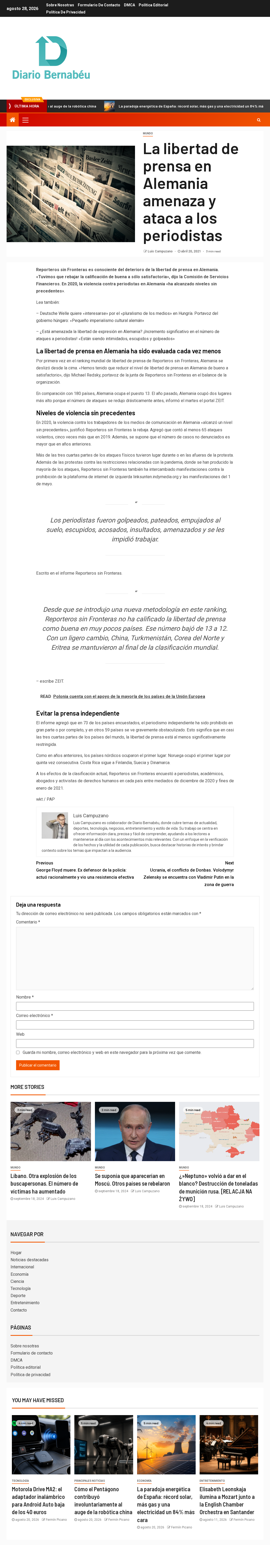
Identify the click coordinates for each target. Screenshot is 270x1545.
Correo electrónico (34, 1015)
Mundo (148, 133)
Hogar (16, 1252)
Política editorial (153, 5)
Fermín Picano (56, 1520)
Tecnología (21, 1288)
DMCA (129, 5)
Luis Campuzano (160, 251)
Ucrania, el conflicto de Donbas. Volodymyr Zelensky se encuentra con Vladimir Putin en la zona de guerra (188, 873)
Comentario (28, 922)
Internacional (22, 1266)
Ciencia (17, 1281)
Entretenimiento (25, 1302)
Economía (19, 1274)
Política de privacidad (65, 12)
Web (20, 1034)
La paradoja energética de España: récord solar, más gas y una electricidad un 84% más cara (163, 106)
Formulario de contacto (99, 5)
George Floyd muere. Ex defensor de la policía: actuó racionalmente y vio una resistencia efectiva (85, 870)
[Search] (258, 120)
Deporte (18, 1295)
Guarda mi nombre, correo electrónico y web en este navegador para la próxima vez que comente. (112, 1052)
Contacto (19, 1310)
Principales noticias (89, 1480)
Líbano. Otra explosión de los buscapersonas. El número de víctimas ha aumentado (44, 1183)
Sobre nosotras (60, 5)
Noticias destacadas (30, 1259)
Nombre (25, 997)
